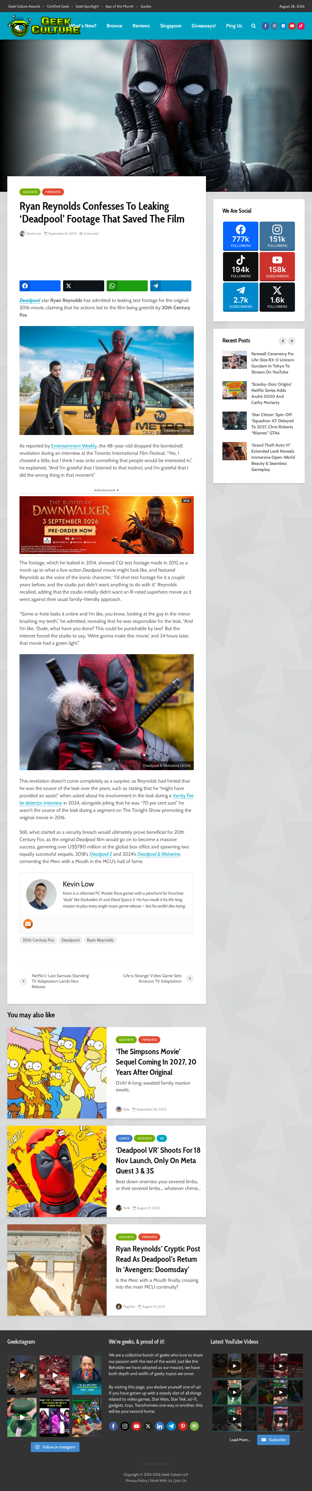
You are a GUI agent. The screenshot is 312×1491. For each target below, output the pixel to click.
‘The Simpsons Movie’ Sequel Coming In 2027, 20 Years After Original (156, 1062)
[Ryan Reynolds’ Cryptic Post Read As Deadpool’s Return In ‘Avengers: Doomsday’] (57, 1270)
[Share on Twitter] (83, 285)
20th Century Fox (38, 940)
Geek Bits (30, 192)
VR (162, 1138)
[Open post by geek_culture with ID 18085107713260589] (54, 1375)
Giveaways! (204, 26)
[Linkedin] (159, 1426)
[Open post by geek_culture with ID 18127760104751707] (86, 1375)
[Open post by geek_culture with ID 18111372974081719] (86, 1417)
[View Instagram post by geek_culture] (33, 1391)
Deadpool (30, 300)
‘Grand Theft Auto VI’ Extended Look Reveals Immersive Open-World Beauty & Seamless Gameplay (273, 457)
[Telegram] (171, 1426)
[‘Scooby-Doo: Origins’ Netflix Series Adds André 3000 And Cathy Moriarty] (234, 389)
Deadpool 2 (101, 854)
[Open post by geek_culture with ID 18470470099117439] (22, 1375)
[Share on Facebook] (40, 285)
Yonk (126, 1208)
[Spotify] (194, 1426)
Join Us (180, 1480)
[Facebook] (113, 1426)
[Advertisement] (130, 259)
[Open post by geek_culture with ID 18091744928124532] (22, 1417)
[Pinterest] (182, 1426)
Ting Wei (128, 1306)
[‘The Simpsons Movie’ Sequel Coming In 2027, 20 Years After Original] (57, 1072)
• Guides (143, 6)
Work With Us (161, 1480)
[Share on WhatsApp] (127, 285)
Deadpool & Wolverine (158, 854)
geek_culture (22, 1360)
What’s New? (82, 26)
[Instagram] (124, 1426)
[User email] (28, 924)
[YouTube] (136, 1426)
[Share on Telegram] (170, 285)
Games (124, 1138)
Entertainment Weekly (74, 446)
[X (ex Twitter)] (148, 1426)
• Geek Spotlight (85, 6)
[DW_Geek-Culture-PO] (107, 525)
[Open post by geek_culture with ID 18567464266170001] (54, 1417)
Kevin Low (33, 233)
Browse (114, 26)
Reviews (141, 26)
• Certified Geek (56, 6)
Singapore (170, 26)
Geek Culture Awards (24, 6)
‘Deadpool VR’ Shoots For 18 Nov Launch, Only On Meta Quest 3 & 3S (158, 1160)
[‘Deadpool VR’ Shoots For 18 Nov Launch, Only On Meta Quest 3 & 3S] (57, 1171)
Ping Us (234, 26)
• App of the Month (117, 6)
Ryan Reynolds (100, 940)
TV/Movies (53, 192)
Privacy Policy (136, 1480)
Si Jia (125, 1109)
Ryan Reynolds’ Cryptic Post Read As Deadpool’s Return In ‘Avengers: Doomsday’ (158, 1259)
